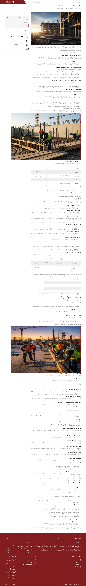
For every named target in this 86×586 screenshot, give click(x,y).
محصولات (72, 52)
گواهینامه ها (32, 562)
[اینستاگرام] (12, 538)
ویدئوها (33, 559)
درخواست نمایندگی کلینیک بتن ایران (28, 564)
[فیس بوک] (8, 538)
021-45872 (7, 548)
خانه (80, 8)
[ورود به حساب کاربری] (28, 2)
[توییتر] (10, 538)
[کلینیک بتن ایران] (10, 2)
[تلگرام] (5, 538)
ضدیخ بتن (77, 564)
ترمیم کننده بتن (76, 567)
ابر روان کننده (77, 562)
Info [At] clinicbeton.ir (8, 552)
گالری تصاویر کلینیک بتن (30, 560)
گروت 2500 (77, 559)
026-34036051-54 (8, 550)
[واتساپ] (15, 538)
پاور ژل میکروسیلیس (76, 566)
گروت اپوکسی (77, 560)
